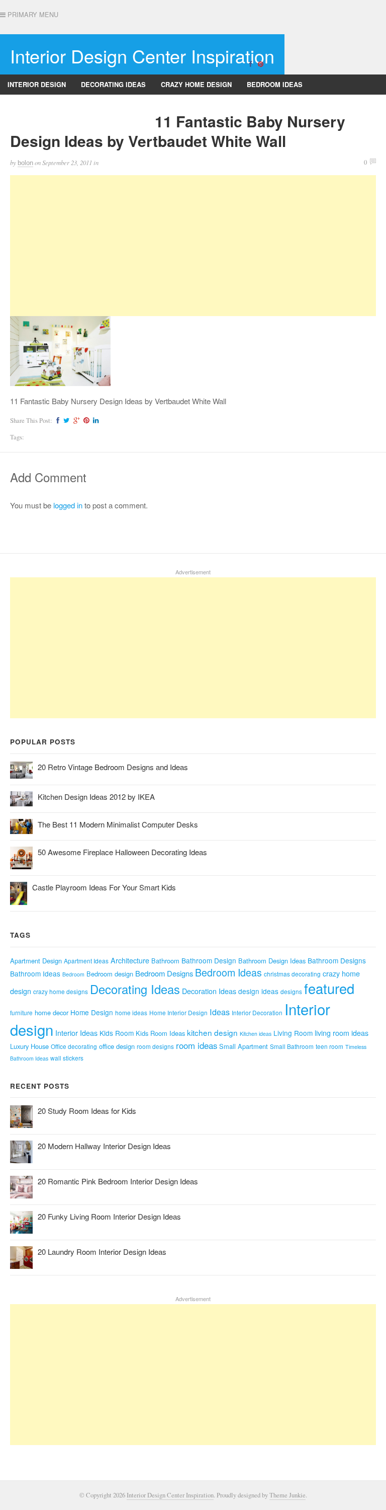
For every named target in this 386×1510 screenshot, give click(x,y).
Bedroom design (109, 973)
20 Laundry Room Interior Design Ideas (102, 1251)
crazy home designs (60, 991)
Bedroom (73, 974)
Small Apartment (243, 1046)
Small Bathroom (292, 1046)
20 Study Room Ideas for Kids (87, 1110)
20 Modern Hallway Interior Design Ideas (104, 1146)
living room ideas (341, 1033)
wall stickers (66, 1057)
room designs (155, 1046)
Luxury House (29, 1046)
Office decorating (74, 1046)
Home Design (91, 1012)
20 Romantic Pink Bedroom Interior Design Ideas (118, 1181)
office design (117, 1046)
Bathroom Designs (42, 104)
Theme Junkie (287, 1495)
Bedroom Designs (164, 973)
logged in (67, 505)
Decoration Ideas (209, 991)
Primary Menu (32, 14)
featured (329, 988)
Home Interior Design (178, 1012)
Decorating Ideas (113, 84)
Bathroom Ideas (35, 973)
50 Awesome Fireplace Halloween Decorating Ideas (122, 852)
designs (291, 991)
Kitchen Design (119, 104)
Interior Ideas (76, 1033)
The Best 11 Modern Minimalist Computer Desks (118, 824)
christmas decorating (292, 973)
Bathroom (165, 960)
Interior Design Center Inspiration (142, 55)
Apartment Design (36, 960)
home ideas (131, 1012)
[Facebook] (250, 63)
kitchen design (212, 1032)
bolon (25, 163)
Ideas (220, 1012)
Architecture (130, 960)
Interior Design (37, 84)
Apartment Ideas (86, 960)
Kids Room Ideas (160, 1033)
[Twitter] (65, 420)
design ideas (258, 991)
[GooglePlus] (75, 420)
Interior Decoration (257, 1012)
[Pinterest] (260, 63)
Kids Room (117, 1033)
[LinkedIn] (94, 420)
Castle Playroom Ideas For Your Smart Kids (104, 887)
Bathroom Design (208, 960)
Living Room (293, 1033)
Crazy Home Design (196, 84)
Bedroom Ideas (275, 84)
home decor (51, 1012)
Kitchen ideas (255, 1033)
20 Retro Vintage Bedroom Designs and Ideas (113, 767)
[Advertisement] (193, 245)
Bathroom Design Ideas (272, 960)
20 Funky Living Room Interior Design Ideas (109, 1216)
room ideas (196, 1045)
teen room (329, 1046)
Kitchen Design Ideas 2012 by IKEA (96, 796)
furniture (21, 1012)
